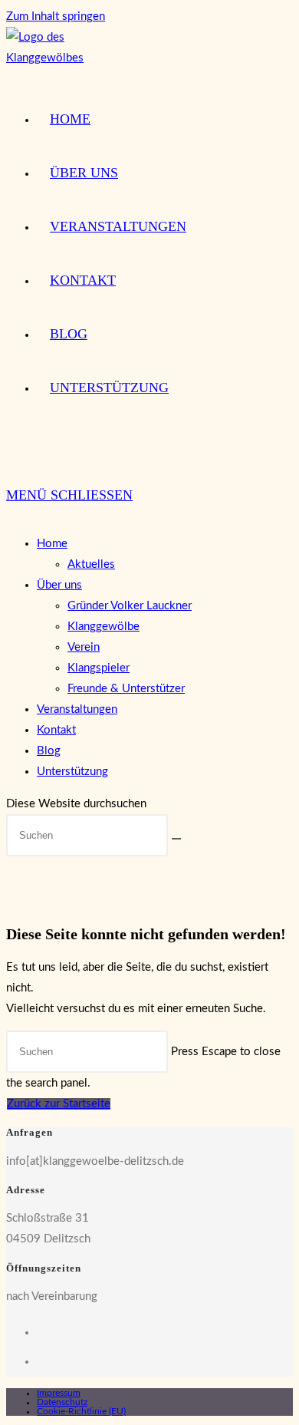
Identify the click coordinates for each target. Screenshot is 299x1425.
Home (52, 543)
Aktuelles (91, 564)
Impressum (58, 1392)
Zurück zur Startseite (58, 1104)
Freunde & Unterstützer (126, 688)
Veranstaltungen (77, 709)
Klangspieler (98, 668)
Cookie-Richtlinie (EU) (81, 1411)
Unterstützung (72, 771)
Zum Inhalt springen (55, 16)
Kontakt (56, 730)
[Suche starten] (176, 838)
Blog (49, 751)
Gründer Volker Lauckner (129, 606)
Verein (83, 647)
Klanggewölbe (103, 626)
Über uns (59, 585)
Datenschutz (62, 1402)
